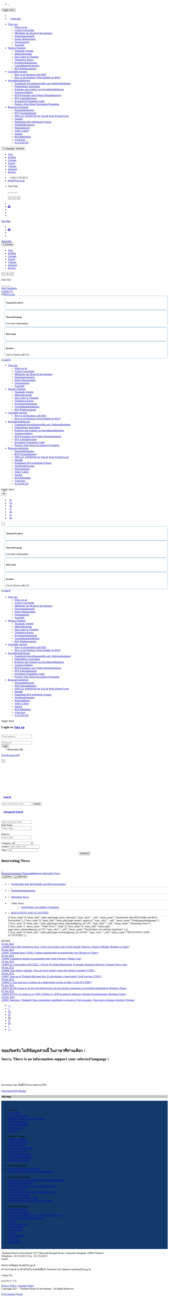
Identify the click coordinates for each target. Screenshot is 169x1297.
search (37, 804)
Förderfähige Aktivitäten (27, 86)
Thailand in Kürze (24, 59)
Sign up (19, 727)
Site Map (6, 221)
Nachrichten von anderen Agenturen (40, 907)
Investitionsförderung (19, 80)
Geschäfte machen (17, 71)
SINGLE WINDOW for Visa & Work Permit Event (42, 116)
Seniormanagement (24, 36)
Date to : (5, 834)
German (12, 160)
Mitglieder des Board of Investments (33, 33)
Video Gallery (22, 130)
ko (11, 517)
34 (9, 1011)
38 (9, 1023)
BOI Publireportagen (25, 68)
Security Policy (26, 1285)
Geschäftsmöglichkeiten (27, 65)
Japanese (12, 169)
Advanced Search (13, 811)
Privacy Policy (9, 1285)
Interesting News (20, 897)
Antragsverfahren (24, 92)
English (12, 157)
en (11, 503)
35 (9, 1014)
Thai (10, 154)
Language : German (14, 148)
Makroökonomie (23, 53)
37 (9, 1020)
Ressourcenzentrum (18, 107)
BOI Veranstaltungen (25, 113)
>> (9, 1029)
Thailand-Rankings (18, 1142)
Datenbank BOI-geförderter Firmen (33, 121)
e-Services (20, 139)
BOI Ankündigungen (26, 98)
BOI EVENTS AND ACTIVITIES (30, 912)
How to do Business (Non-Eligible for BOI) (37, 77)
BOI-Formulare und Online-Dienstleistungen (38, 95)
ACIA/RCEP (22, 142)
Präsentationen (22, 127)
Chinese (12, 166)
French (11, 163)
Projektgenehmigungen (23, 890)
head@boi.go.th (16, 180)
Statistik (19, 119)
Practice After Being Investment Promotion (37, 104)
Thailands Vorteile (24, 50)
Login (5, 746)
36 (9, 1017)
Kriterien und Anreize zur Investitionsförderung (39, 89)
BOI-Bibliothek (23, 136)
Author (5, 846)
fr (10, 508)
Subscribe (16, 18)
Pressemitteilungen (24, 110)
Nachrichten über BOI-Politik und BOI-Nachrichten (38, 884)
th (11, 500)
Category (6, 843)
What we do (21, 27)
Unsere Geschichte (24, 30)
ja (10, 514)
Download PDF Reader (13, 1091)
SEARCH (84, 853)
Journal (18, 133)
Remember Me (15, 749)
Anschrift (19, 45)
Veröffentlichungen (24, 124)
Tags (3, 850)
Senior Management (25, 39)
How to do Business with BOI (30, 74)
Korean (12, 172)
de (11, 505)
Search (7, 797)
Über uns (12, 24)
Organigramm (22, 42)
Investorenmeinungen (26, 62)
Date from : (7, 825)
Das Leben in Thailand (26, 56)
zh (11, 511)
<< (9, 1005)
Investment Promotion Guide (30, 101)
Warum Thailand (16, 48)
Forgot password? (10, 755)
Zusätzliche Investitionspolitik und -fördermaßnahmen (43, 83)
